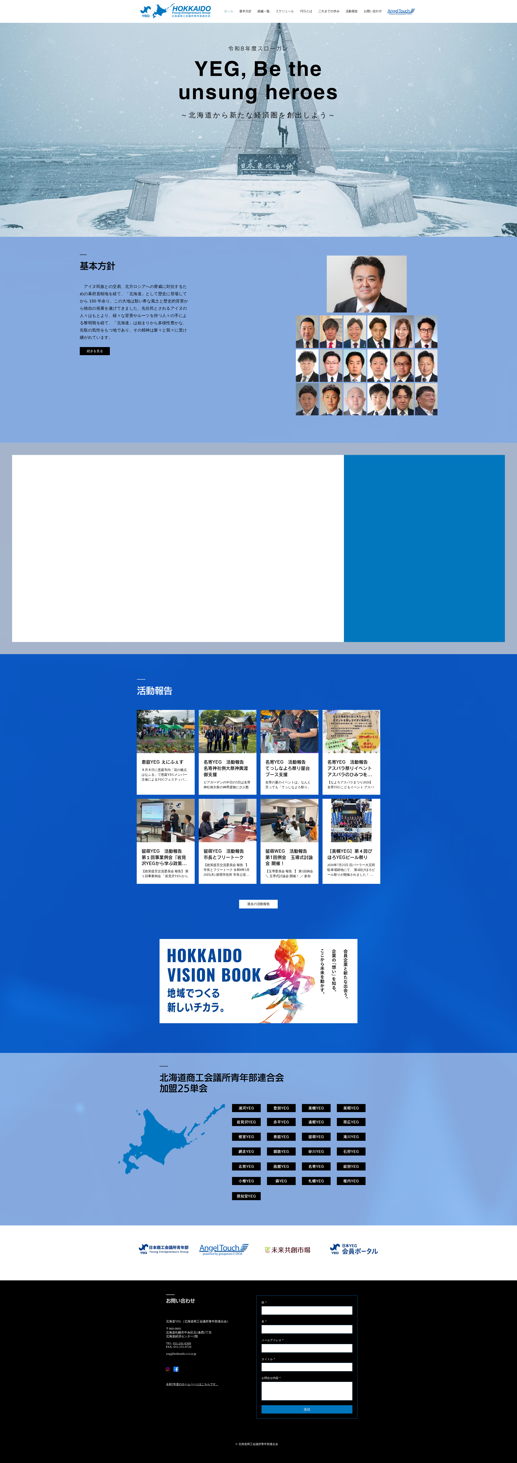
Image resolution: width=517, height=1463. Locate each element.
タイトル (268, 1359)
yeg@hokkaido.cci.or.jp (181, 1353)
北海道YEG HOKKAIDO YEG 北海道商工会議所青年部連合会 (290, 4)
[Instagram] (167, 1369)
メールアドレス (273, 1340)
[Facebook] (176, 1369)
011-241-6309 (182, 1343)
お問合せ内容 (271, 1378)
